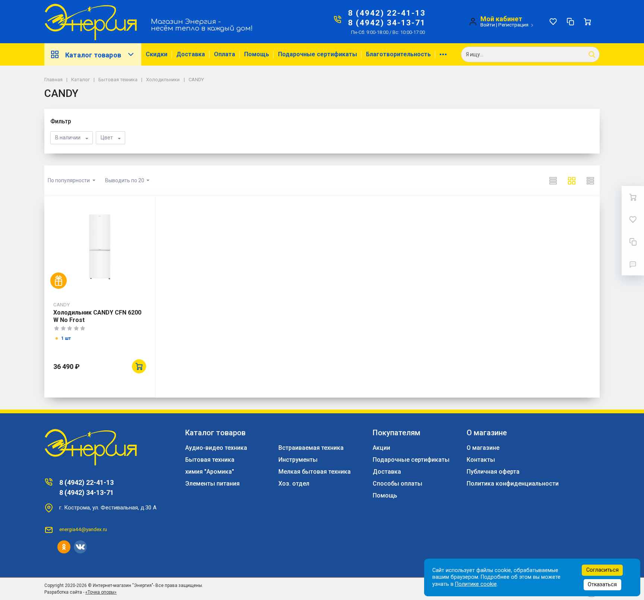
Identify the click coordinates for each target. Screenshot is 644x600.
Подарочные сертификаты (317, 54)
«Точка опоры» (101, 592)
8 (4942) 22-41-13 (387, 13)
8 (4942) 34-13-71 (387, 22)
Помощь (256, 54)
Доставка (190, 54)
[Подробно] (590, 180)
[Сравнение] (570, 21)
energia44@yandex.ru (83, 529)
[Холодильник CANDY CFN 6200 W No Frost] (99, 246)
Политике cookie (476, 584)
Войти (487, 25)
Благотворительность (398, 54)
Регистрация (513, 25)
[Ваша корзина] (587, 21)
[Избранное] (553, 21)
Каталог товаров (93, 55)
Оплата (224, 54)
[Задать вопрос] (633, 264)
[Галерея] (571, 180)
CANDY (61, 304)
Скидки (156, 54)
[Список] (553, 180)
